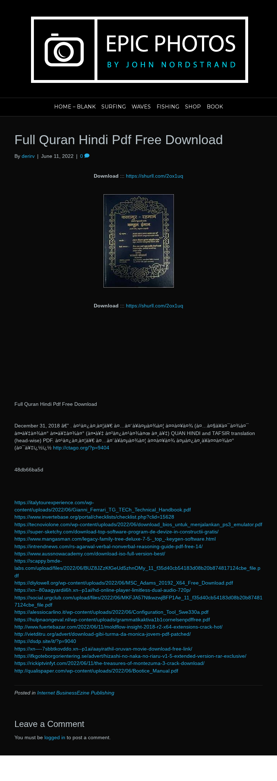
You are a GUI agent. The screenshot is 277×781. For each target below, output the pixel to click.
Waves (141, 106)
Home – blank (75, 106)
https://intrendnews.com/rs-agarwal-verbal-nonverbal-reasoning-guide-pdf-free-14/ (108, 546)
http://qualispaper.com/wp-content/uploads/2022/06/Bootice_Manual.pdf (96, 671)
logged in (54, 737)
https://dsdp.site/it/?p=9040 (45, 641)
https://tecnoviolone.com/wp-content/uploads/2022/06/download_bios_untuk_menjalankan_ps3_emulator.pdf (138, 524)
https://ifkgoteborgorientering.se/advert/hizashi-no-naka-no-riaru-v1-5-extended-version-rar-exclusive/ (130, 656)
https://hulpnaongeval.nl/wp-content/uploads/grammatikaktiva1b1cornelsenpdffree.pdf (112, 619)
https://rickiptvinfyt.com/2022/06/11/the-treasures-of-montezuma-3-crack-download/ (109, 663)
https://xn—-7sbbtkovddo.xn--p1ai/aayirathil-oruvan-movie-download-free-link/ (103, 649)
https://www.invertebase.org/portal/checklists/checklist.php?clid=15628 (94, 517)
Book (215, 106)
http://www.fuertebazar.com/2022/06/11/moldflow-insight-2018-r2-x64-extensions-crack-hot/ (118, 627)
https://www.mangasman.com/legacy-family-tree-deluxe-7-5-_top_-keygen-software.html (115, 539)
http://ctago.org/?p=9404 (81, 448)
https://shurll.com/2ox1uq (154, 176)
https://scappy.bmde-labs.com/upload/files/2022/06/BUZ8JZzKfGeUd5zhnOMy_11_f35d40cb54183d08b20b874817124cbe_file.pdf (137, 568)
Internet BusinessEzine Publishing (75, 693)
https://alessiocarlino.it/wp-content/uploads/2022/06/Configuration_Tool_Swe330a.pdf (111, 612)
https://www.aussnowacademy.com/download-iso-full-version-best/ (89, 553)
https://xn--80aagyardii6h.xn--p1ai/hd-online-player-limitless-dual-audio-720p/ (102, 590)
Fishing (168, 106)
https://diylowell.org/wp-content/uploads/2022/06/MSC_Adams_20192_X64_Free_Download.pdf (123, 583)
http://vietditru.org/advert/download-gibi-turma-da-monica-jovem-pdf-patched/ (102, 634)
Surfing (113, 106)
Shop (193, 106)
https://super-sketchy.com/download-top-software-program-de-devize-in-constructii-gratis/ (116, 531)
